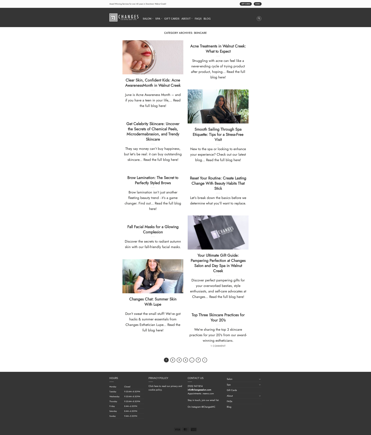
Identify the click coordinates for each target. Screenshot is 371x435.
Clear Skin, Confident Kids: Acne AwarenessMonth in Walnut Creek (153, 83)
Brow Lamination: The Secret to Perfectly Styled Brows (152, 180)
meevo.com (208, 393)
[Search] (259, 18)
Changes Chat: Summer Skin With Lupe (153, 301)
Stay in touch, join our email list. (203, 400)
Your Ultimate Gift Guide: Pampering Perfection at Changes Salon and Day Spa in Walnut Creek (218, 263)
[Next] (204, 360)
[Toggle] (260, 379)
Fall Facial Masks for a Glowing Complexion (153, 229)
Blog (207, 18)
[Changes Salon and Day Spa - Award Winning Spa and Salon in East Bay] (123, 17)
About (186, 18)
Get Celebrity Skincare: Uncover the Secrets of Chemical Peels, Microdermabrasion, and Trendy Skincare (152, 131)
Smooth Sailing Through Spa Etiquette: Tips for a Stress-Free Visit (218, 134)
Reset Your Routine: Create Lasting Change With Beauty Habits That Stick (218, 183)
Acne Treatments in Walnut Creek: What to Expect (218, 48)
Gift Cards (172, 18)
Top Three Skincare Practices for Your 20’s (218, 317)
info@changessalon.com (199, 389)
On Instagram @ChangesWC (201, 406)
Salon (147, 18)
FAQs (198, 18)
